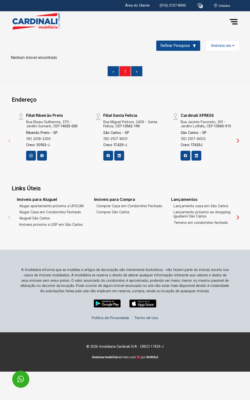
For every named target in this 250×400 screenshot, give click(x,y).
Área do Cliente (137, 5)
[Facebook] (42, 156)
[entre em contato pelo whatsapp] (15, 376)
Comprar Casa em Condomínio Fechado (129, 206)
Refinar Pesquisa (175, 45)
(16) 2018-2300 (38, 139)
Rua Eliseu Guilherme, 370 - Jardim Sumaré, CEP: (51, 124)
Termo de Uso (146, 318)
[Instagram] (31, 156)
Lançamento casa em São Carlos (201, 206)
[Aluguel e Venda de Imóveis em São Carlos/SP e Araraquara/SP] (35, 21)
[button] (200, 6)
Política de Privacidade (110, 318)
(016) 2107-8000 (173, 5)
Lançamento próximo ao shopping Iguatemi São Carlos (202, 214)
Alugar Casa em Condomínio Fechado (50, 212)
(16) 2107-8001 (115, 139)
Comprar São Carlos (113, 212)
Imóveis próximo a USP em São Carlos (51, 224)
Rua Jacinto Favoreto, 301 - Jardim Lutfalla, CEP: (206, 124)
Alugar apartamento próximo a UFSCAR (51, 206)
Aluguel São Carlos (34, 218)
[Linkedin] (119, 156)
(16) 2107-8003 (193, 139)
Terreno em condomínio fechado (201, 222)
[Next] (237, 140)
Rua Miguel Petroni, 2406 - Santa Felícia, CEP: (130, 124)
